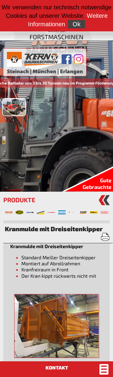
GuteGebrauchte (97, 183)
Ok (76, 24)
